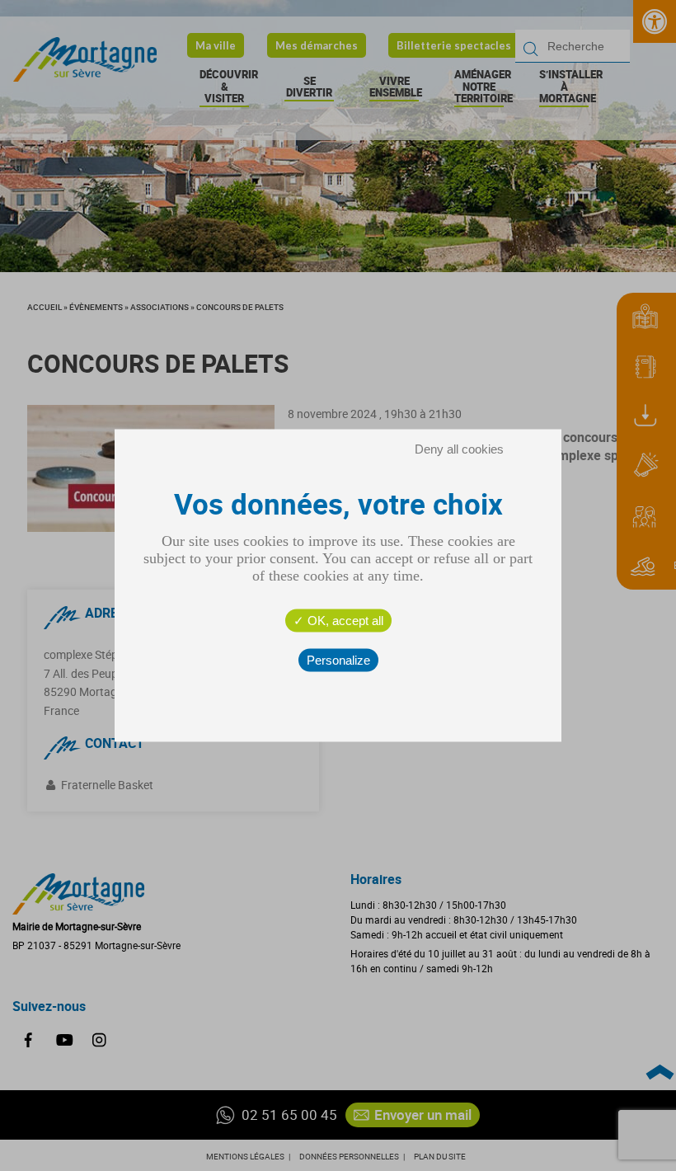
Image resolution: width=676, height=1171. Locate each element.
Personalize (338, 660)
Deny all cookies (459, 449)
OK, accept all (343, 621)
